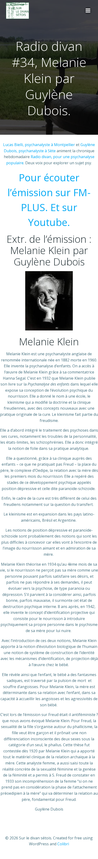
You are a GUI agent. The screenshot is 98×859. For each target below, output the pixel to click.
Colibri (63, 843)
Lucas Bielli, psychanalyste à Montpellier (39, 144)
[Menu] (88, 11)
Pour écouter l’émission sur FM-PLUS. (49, 192)
